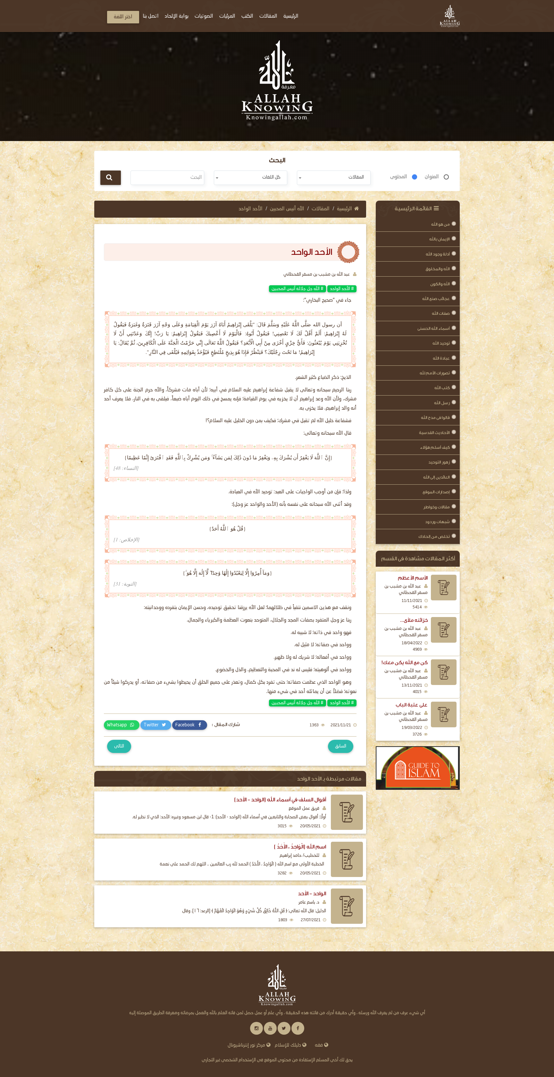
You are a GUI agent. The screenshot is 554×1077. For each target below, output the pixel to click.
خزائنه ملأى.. (414, 620)
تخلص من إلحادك (434, 536)
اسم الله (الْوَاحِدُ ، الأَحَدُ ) (300, 847)
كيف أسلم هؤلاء (435, 447)
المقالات (321, 209)
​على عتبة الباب (412, 705)
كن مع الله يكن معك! (405, 662)
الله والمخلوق (437, 268)
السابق (340, 746)
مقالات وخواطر (436, 507)
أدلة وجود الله (438, 254)
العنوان (432, 177)
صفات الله (441, 313)
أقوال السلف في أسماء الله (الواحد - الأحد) (280, 800)
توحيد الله (441, 343)
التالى (119, 746)
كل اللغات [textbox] (271, 177)
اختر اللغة (123, 17)
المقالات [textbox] (356, 177)
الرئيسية (344, 209)
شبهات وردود (437, 521)
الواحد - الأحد (312, 893)
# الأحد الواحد (342, 289)
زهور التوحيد (439, 462)
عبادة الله (441, 358)
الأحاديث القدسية (434, 432)
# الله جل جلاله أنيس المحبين (297, 289)
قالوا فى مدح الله (435, 417)
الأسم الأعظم (413, 578)
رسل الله (442, 402)
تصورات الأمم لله (435, 373)
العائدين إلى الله (436, 477)
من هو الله (440, 224)
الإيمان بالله (439, 239)
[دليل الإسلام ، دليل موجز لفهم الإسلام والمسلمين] (418, 768)
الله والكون (440, 283)
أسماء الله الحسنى (433, 328)
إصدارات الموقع (436, 491)
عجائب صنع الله (436, 298)
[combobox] (333, 178)
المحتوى (398, 177)
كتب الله (442, 387)
